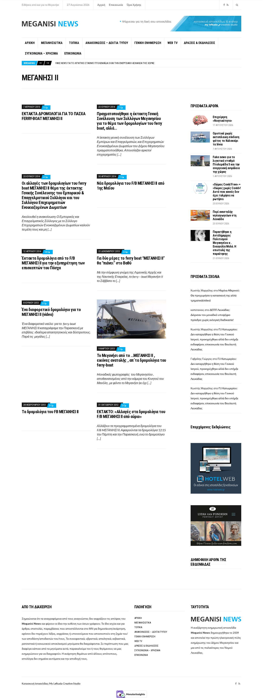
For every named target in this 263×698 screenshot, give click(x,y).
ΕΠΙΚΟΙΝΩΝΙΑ (72, 53)
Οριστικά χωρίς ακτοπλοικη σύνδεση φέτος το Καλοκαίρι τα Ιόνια (226, 139)
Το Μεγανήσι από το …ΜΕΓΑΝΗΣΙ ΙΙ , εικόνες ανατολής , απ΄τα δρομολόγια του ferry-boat (131, 360)
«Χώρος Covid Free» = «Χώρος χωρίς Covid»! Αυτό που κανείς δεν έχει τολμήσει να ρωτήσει (227, 192)
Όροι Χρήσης (134, 4)
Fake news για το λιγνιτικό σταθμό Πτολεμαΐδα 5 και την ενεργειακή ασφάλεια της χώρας (104, 63)
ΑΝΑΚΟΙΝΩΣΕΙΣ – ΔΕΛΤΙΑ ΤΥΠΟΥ (106, 43)
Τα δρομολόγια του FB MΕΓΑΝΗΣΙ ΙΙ (50, 411)
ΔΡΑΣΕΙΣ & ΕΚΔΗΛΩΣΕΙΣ (199, 43)
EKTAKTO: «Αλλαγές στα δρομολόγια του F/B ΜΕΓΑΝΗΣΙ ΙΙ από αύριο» (131, 414)
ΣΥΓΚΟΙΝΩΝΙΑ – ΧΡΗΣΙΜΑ (41, 53)
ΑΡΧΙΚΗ (30, 43)
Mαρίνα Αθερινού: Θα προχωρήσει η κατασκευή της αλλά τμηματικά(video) (215, 295)
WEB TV (173, 43)
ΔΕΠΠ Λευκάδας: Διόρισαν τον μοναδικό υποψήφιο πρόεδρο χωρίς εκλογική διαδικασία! (212, 314)
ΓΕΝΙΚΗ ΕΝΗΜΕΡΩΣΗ (147, 43)
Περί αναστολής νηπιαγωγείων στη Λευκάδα (224, 215)
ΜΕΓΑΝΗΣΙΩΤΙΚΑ (52, 43)
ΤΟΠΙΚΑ (74, 43)
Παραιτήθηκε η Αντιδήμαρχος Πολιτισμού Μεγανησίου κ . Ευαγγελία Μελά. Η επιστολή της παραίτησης (224, 243)
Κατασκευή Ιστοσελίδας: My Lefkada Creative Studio (51, 683)
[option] (148, 63)
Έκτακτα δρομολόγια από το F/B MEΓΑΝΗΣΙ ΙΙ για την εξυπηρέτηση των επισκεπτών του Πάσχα (53, 263)
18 (45, 252)
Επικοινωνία (116, 4)
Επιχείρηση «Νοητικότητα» (222, 118)
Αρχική (101, 4)
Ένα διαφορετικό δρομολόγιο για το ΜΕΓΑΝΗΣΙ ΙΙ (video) (51, 312)
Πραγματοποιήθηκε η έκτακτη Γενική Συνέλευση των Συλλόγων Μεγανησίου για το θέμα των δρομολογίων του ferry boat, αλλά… (129, 121)
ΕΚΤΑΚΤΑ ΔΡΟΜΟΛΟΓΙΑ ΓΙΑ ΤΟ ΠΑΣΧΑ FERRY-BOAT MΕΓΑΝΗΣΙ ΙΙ (53, 116)
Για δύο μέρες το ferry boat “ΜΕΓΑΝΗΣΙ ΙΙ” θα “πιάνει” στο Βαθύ (131, 260)
